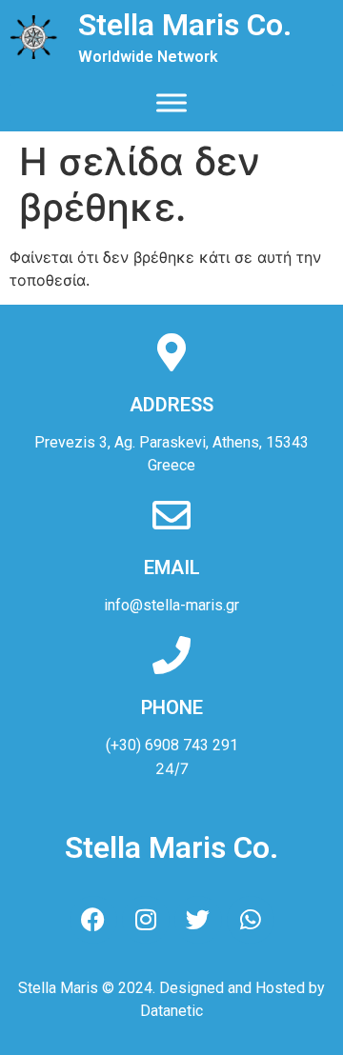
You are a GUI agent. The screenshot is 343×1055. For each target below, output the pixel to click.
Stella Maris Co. (185, 25)
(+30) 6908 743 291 (172, 745)
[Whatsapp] (250, 920)
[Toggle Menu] (171, 102)
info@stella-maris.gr (171, 605)
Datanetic (171, 1011)
